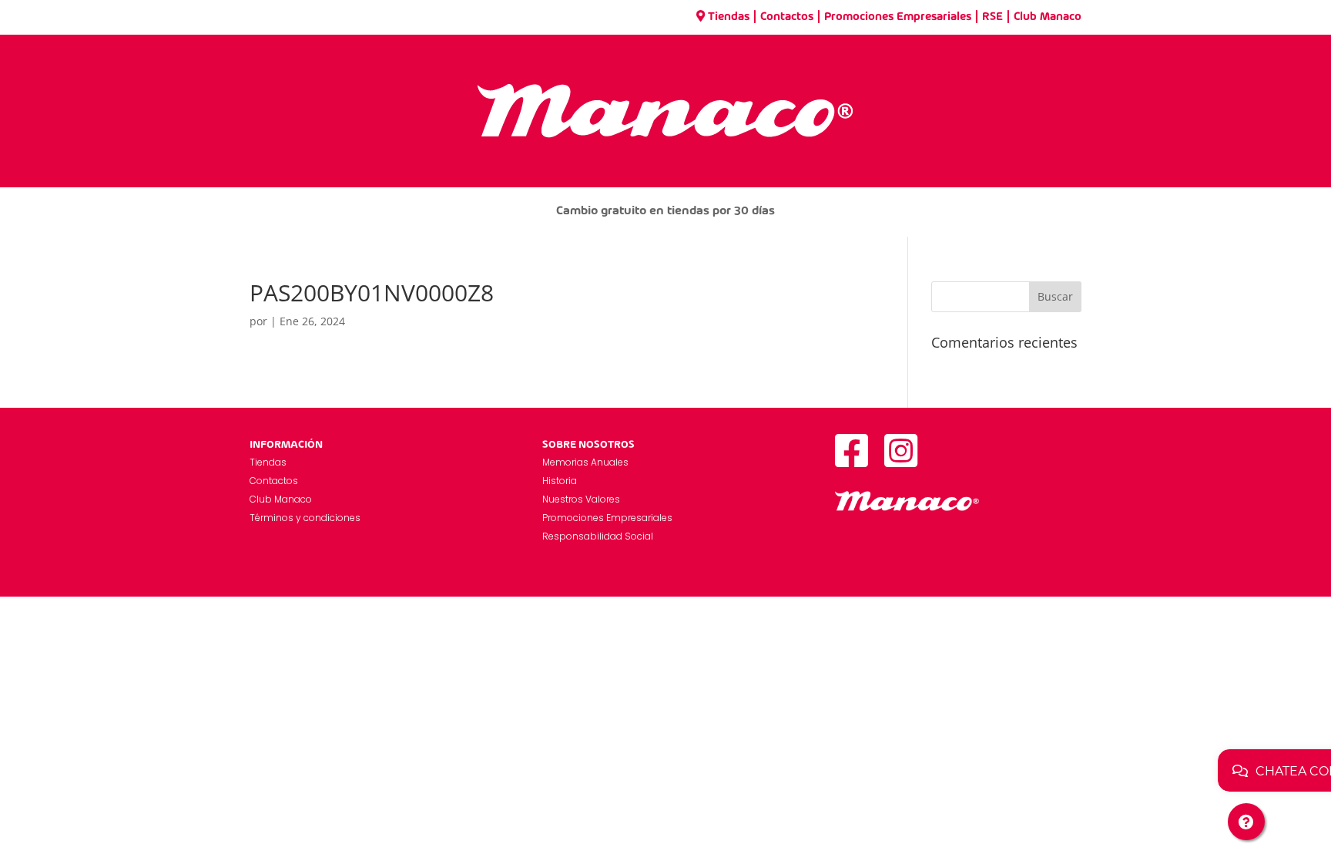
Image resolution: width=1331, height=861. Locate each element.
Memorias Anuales (585, 462)
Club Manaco (1047, 17)
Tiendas (728, 17)
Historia (559, 480)
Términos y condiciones (305, 517)
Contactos (786, 17)
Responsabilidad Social (597, 536)
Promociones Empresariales (897, 17)
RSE (992, 17)
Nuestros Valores (581, 499)
